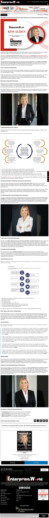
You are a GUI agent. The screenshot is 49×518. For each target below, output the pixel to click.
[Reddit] (48, 181)
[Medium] (48, 176)
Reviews (42, 1)
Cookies (23, 515)
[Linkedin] (48, 172)
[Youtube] (48, 178)
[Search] (0, 4)
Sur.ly (45, 497)
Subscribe (46, 1)
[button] (35, 421)
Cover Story (4, 14)
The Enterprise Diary (36, 1)
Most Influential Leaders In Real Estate (24, 452)
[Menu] (47, 4)
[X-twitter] (48, 174)
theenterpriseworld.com (43, 494)
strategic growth (11, 177)
